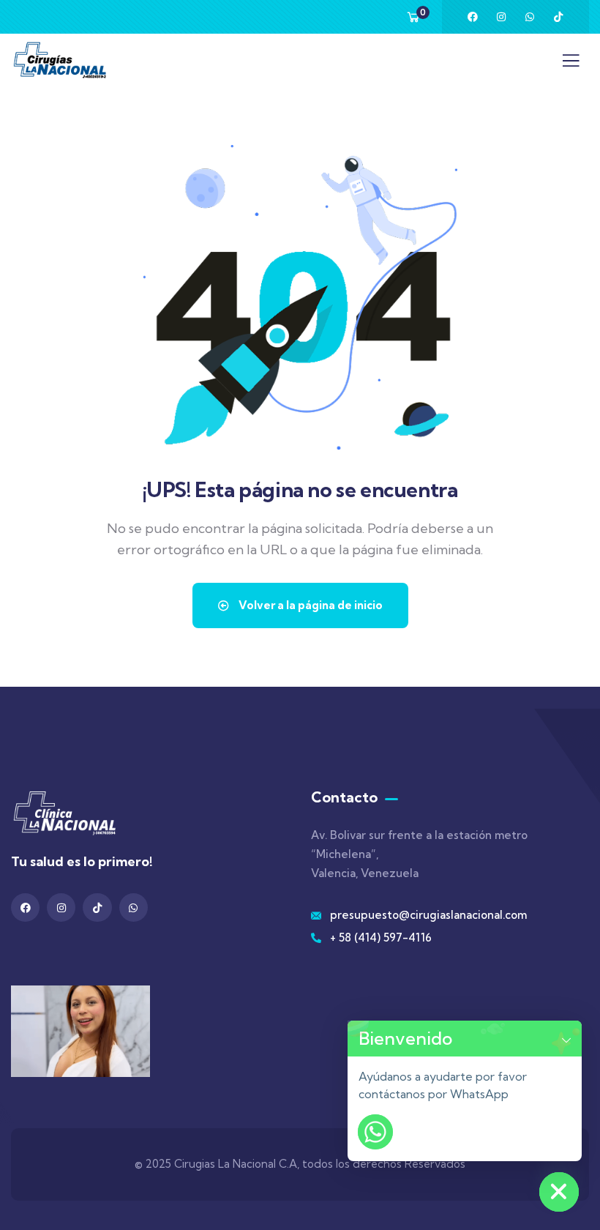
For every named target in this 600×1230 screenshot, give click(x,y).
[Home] (60, 59)
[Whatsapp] (530, 17)
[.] (571, 64)
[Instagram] (501, 17)
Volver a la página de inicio (309, 605)
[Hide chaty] (559, 1192)
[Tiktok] (558, 17)
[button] (566, 1038)
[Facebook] (473, 17)
